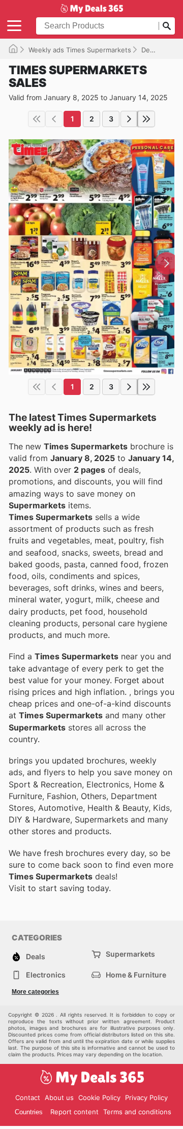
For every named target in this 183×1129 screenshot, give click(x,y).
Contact (27, 1097)
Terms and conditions (137, 1112)
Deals (150, 50)
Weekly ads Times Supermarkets (79, 50)
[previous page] (54, 119)
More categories (35, 991)
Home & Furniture (136, 974)
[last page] (146, 119)
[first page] (36, 119)
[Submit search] (167, 26)
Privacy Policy (146, 1097)
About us (59, 1097)
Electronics (46, 974)
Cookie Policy (99, 1097)
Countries (29, 1112)
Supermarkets (130, 954)
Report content (74, 1112)
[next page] (129, 119)
